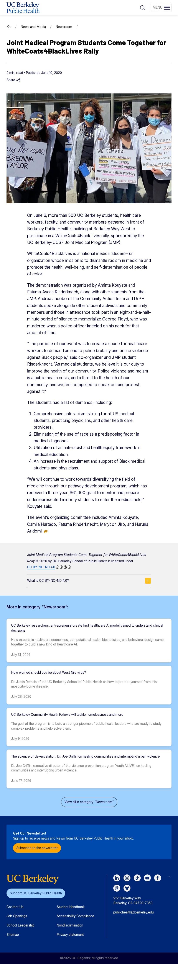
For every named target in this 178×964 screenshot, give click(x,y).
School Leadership (21, 925)
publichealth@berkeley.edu (133, 912)
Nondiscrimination (70, 925)
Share (11, 80)
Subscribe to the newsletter (37, 848)
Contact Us (15, 907)
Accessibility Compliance (75, 916)
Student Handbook (71, 907)
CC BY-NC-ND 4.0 (41, 567)
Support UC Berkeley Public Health (36, 893)
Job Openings (17, 916)
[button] (142, 7)
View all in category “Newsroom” (89, 802)
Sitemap (13, 935)
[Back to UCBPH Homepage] (23, 7)
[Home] (9, 27)
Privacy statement (70, 935)
